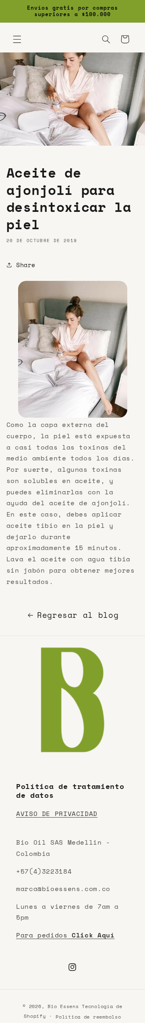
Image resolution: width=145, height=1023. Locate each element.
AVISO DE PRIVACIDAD (56, 813)
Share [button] (25, 265)
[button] (17, 39)
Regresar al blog (77, 615)
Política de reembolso (88, 1016)
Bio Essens (63, 1006)
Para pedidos (65, 935)
